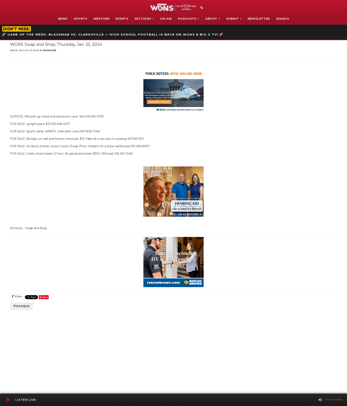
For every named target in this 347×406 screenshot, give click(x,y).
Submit (232, 18)
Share (17, 296)
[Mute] (320, 400)
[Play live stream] (8, 400)
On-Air (166, 18)
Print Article (21, 306)
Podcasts (187, 18)
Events (122, 18)
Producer (49, 50)
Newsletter (259, 18)
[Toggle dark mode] (201, 8)
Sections (143, 18)
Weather (101, 18)
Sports (80, 18)
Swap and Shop (36, 228)
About (211, 18)
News (63, 18)
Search (282, 18)
